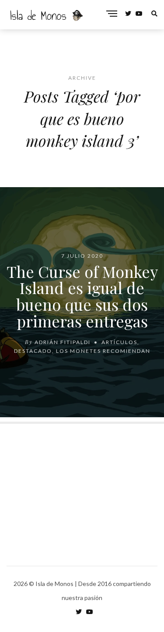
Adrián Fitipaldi (63, 341)
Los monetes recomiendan (103, 350)
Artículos (119, 341)
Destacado (33, 350)
